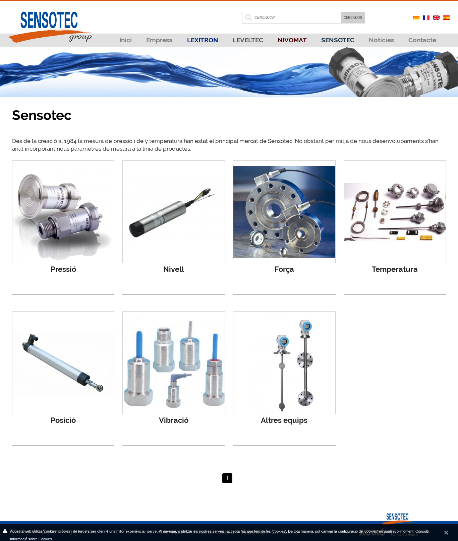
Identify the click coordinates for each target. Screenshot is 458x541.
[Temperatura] (395, 211)
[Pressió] (63, 211)
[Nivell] (173, 211)
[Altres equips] (284, 362)
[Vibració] (173, 362)
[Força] (284, 211)
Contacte (422, 40)
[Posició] (63, 362)
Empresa (159, 40)
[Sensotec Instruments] (49, 21)
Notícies (381, 40)
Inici (125, 40)
